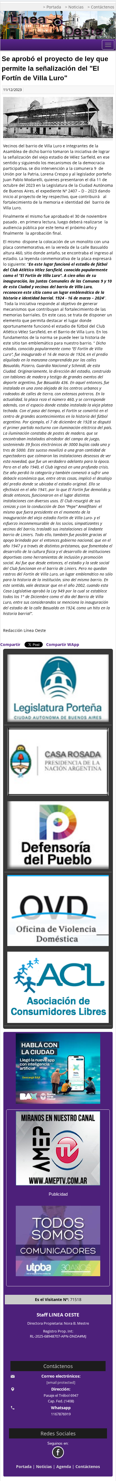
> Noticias (74, 7)
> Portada (52, 7)
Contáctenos (87, 1466)
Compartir (10, 644)
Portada (24, 1466)
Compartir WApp (62, 644)
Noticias (44, 1466)
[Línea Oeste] (58, 25)
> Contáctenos (101, 7)
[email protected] (60, 1382)
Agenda (63, 1466)
